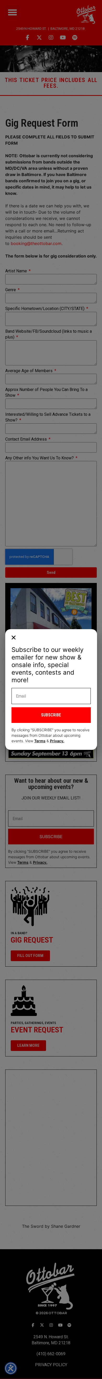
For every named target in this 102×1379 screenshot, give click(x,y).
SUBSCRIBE (51, 714)
